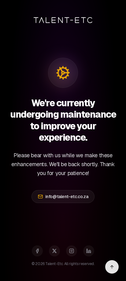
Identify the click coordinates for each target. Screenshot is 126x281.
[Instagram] (71, 250)
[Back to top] (112, 267)
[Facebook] (37, 250)
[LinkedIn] (88, 250)
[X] (54, 250)
